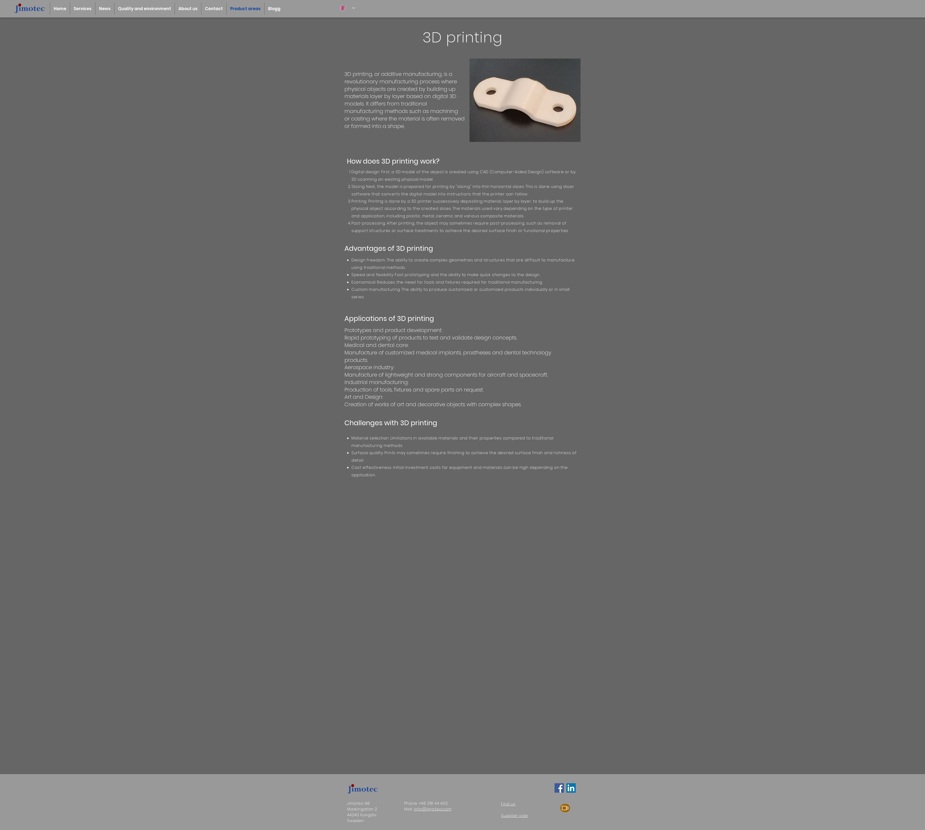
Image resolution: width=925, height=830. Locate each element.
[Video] (565, 808)
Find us (508, 804)
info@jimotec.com (433, 809)
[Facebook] (559, 788)
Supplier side (514, 815)
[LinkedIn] (571, 788)
